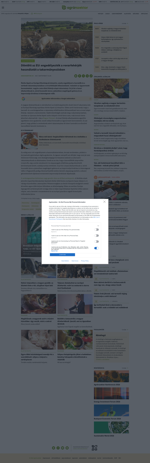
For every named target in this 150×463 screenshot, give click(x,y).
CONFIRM (62, 254)
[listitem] (75, 226)
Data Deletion (65, 261)
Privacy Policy (85, 261)
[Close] (105, 202)
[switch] (96, 229)
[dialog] (75, 231)
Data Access (75, 261)
